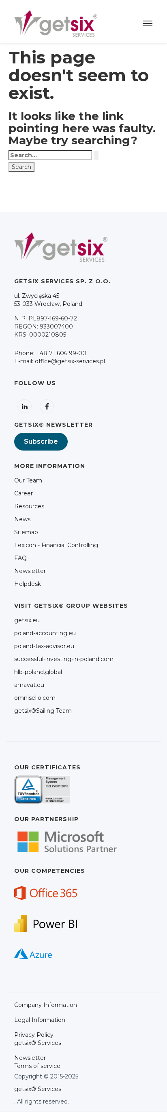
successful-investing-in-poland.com (63, 659)
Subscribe (41, 441)
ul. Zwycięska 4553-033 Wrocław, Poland (48, 299)
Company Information (45, 1005)
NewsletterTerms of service (37, 1062)
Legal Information (39, 1020)
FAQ (20, 558)
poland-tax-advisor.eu (44, 646)
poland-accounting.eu (45, 633)
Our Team (28, 480)
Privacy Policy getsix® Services (37, 1039)
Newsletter (30, 571)
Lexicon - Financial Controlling (56, 545)
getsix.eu (27, 620)
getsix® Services (37, 1089)
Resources (29, 506)
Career (23, 493)
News (22, 519)
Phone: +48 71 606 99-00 (50, 353)
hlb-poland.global (38, 672)
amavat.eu (29, 685)
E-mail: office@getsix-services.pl (59, 361)
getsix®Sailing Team (43, 710)
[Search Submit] (96, 155)
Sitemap (26, 532)
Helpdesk (27, 584)
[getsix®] (55, 23)
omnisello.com (35, 697)
